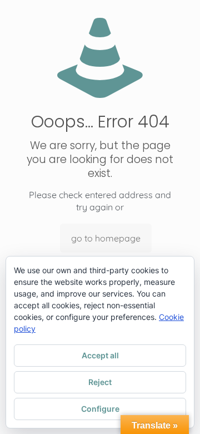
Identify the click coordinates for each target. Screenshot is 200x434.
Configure (100, 408)
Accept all (100, 355)
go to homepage (106, 238)
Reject (100, 382)
